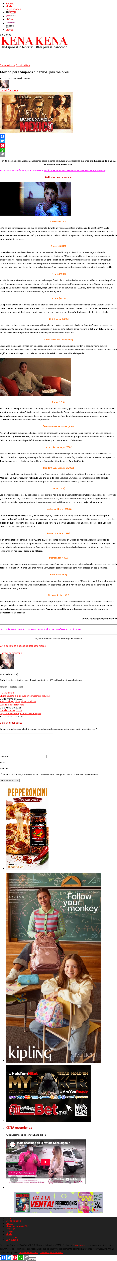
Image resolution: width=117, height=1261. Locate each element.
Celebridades (13, 9)
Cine (2, 646)
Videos (9, 29)
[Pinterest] (58, 145)
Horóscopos (12, 1237)
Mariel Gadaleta (9, 90)
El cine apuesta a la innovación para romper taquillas (25, 695)
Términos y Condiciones (51, 1253)
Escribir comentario (11, 653)
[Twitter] (58, 141)
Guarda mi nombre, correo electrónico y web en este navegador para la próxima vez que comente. (50, 775)
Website (4, 769)
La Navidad (12, 1239)
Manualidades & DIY (17, 1226)
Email (3, 763)
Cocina (9, 1223)
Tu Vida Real (23, 65)
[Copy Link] (58, 154)
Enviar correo (79, 1245)
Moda (9, 6)
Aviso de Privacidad (28, 1253)
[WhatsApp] (58, 150)
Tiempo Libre (7, 65)
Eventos (10, 1229)
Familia (10, 1231)
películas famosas (35, 646)
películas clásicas (15, 646)
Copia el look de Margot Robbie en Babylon (20, 713)
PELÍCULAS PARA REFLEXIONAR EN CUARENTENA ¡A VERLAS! (74, 171)
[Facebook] (58, 136)
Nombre (4, 757)
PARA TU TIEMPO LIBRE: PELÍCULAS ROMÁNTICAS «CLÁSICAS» (50, 629)
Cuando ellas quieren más (12, 704)
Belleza (10, 3)
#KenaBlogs (7, 701)
